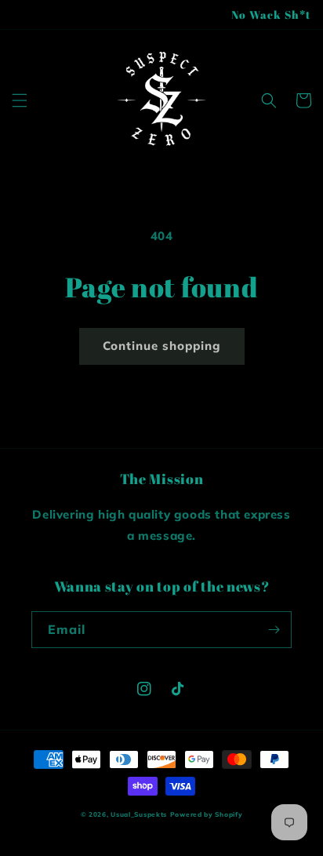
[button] (19, 100)
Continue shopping (162, 345)
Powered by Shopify (206, 814)
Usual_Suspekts (139, 814)
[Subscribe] (273, 629)
